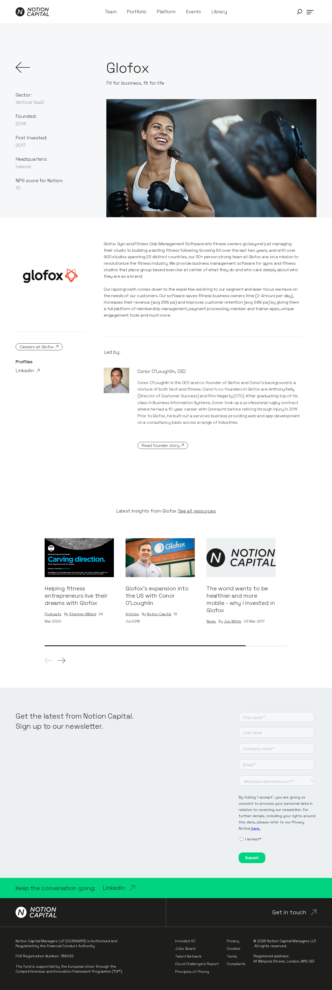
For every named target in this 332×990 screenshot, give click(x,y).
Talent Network (188, 956)
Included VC (185, 941)
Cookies (233, 948)
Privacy (233, 941)
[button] (299, 12)
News (211, 621)
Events (193, 12)
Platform (166, 12)
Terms (232, 956)
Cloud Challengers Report (197, 963)
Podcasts (53, 614)
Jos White (232, 621)
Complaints (236, 963)
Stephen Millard (82, 614)
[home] (32, 11)
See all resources (197, 511)
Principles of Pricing (192, 971)
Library (219, 12)
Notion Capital (159, 614)
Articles (132, 614)
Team (110, 12)
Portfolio (136, 12)
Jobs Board (185, 948)
